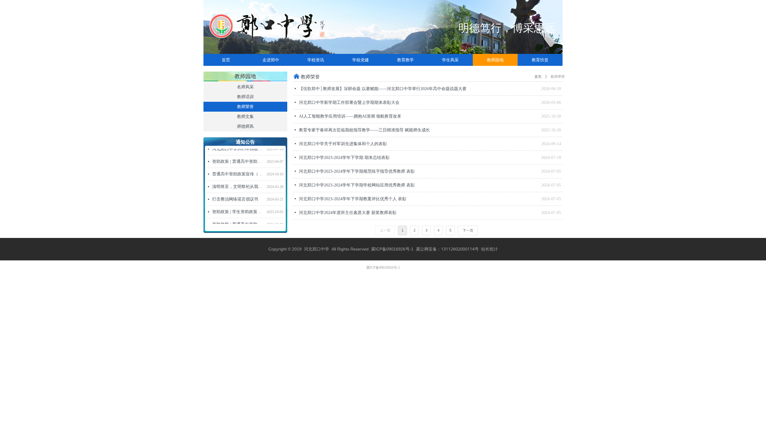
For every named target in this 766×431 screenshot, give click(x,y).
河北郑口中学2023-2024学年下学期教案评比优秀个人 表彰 (352, 199)
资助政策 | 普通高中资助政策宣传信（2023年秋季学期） (238, 220)
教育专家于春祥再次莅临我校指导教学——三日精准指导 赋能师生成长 (364, 130)
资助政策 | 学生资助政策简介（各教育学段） (238, 208)
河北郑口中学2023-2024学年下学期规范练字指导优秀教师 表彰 (357, 171)
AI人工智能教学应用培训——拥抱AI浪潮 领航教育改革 (350, 116)
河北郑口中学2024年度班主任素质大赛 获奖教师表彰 (347, 212)
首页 (538, 77)
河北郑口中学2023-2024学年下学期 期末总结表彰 (344, 157)
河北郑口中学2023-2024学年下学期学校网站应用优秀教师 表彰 (357, 185)
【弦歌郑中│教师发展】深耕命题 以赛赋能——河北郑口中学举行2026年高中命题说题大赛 (382, 88)
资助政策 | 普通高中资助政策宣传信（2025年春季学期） (238, 158)
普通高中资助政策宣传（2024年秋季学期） (238, 170)
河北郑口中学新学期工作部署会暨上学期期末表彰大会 (349, 102)
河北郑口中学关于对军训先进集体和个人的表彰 (343, 144)
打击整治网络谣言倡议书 (235, 195)
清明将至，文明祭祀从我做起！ (238, 183)
